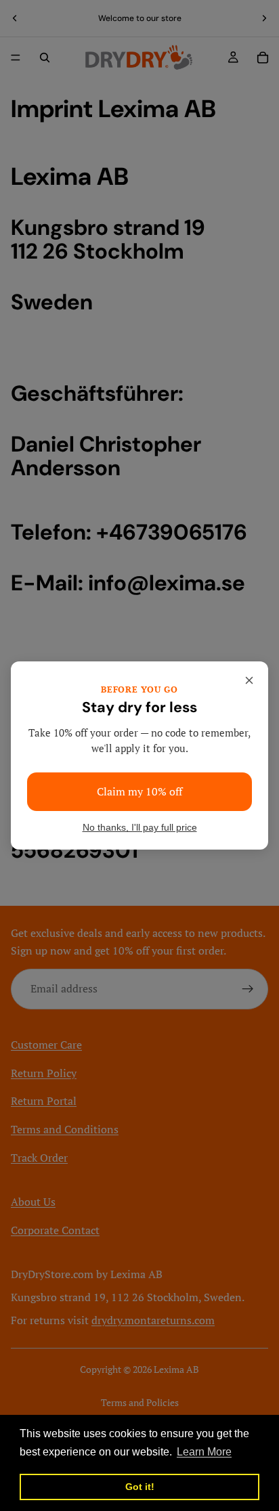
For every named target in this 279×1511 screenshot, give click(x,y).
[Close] (249, 680)
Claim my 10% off (139, 791)
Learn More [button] (204, 1452)
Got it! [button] (139, 1486)
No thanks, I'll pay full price (140, 828)
